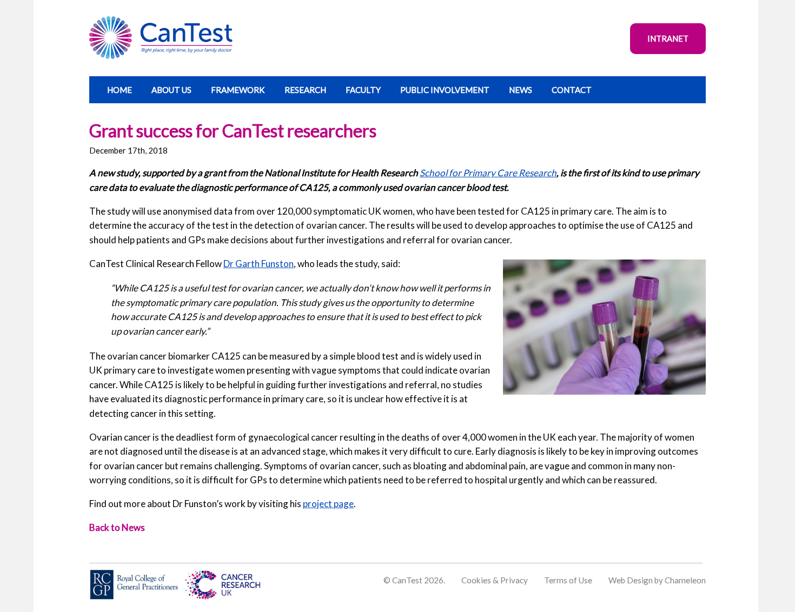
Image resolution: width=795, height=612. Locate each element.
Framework (238, 90)
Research (305, 90)
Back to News (117, 527)
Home (119, 90)
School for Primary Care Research (488, 172)
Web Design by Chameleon (657, 580)
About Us (171, 90)
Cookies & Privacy (494, 580)
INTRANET (667, 38)
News (520, 90)
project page (328, 503)
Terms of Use (568, 580)
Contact (572, 90)
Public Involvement (444, 90)
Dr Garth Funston (258, 263)
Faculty (363, 90)
